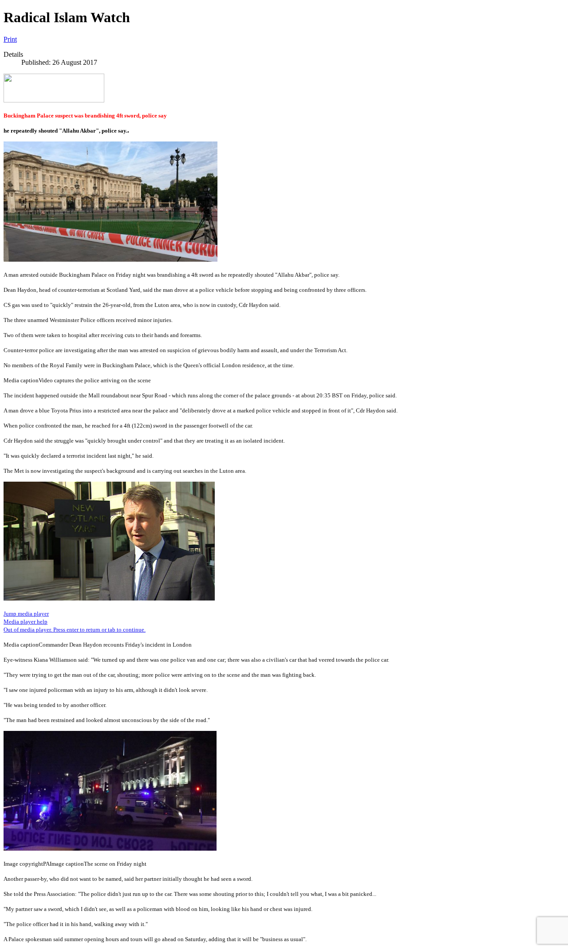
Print (10, 39)
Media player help (25, 621)
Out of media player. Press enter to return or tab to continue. (75, 629)
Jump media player (26, 613)
